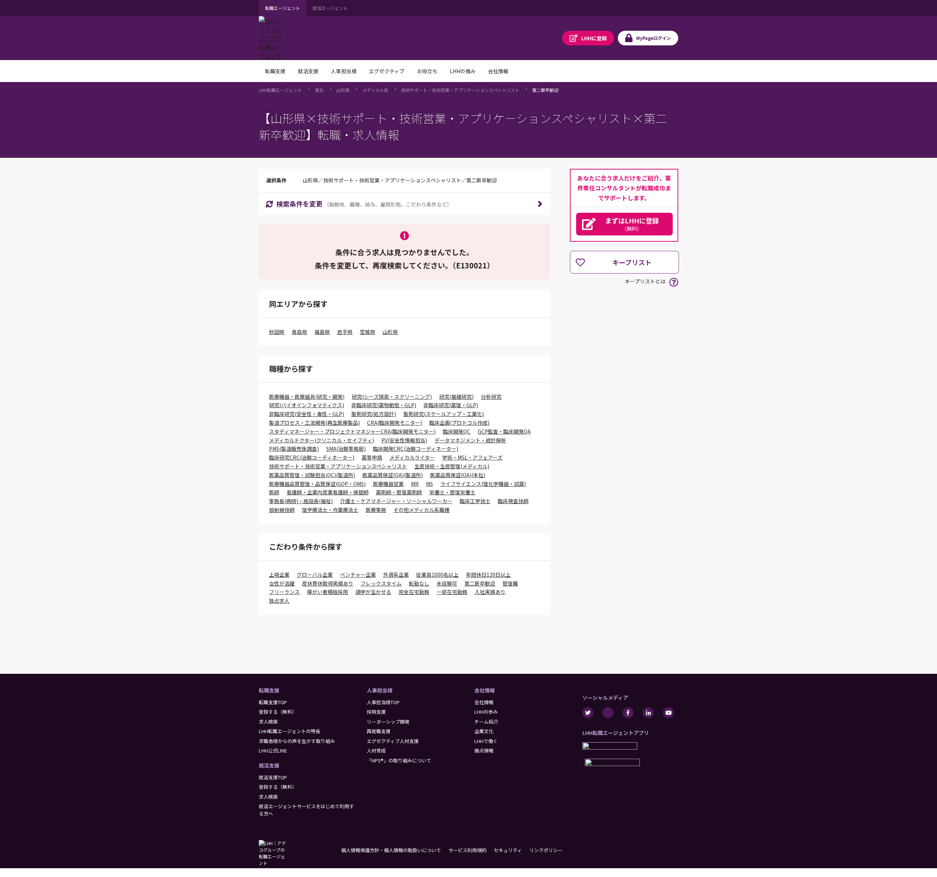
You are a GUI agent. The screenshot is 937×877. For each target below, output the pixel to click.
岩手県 (344, 331)
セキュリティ (508, 850)
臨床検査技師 (513, 501)
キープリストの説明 (673, 282)
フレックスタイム (381, 583)
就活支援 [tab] (308, 71)
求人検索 (268, 721)
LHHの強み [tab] (462, 71)
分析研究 (491, 396)
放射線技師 (282, 509)
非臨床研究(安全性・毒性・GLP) (306, 413)
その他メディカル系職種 (421, 509)
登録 (594, 38)
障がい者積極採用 (327, 591)
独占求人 (279, 600)
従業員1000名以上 (437, 574)
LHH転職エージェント (280, 90)
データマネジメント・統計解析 (470, 440)
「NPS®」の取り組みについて (399, 760)
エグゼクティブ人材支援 (393, 740)
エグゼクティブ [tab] (386, 71)
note (607, 712)
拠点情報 (483, 750)
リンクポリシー (546, 850)
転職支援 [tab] (275, 71)
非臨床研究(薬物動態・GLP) (383, 405)
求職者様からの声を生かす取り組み (297, 740)
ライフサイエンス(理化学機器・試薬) (483, 483)
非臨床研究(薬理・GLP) (450, 405)
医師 (274, 492)
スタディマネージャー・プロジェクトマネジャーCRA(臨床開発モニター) (352, 431)
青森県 (299, 331)
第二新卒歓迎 (545, 90)
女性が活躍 (282, 583)
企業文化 (483, 731)
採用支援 (376, 711)
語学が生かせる (373, 591)
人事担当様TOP (383, 702)
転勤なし (419, 583)
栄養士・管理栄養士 (452, 492)
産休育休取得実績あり (327, 583)
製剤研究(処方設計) (373, 413)
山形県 (343, 90)
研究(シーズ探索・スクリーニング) (392, 396)
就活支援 (269, 765)
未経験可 (447, 583)
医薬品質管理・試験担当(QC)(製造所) (312, 475)
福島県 (322, 331)
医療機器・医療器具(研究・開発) (306, 396)
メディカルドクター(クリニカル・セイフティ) (321, 440)
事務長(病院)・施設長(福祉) (301, 501)
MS (429, 483)
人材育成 (376, 750)
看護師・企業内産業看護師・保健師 (328, 492)
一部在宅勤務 (452, 591)
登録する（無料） (278, 711)
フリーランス (284, 591)
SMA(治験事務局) (346, 448)
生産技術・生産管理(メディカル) (451, 466)
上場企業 (279, 574)
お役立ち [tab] (427, 71)
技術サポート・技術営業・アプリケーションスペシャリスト (460, 90)
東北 (319, 90)
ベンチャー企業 (358, 574)
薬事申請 (372, 457)
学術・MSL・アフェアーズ (472, 457)
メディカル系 (375, 90)
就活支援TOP (273, 777)
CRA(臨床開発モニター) (394, 422)
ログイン (653, 38)
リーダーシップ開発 (388, 721)
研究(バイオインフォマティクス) (306, 405)
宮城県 (367, 331)
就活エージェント (330, 8)
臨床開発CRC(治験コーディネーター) (415, 448)
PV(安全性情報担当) (404, 440)
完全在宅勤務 (414, 591)
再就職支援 (379, 731)
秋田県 (276, 331)
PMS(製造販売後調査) (294, 448)
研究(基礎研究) (456, 396)
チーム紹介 (486, 721)
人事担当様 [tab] (343, 71)
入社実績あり (490, 591)
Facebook (628, 712)
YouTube (668, 712)
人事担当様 (379, 690)
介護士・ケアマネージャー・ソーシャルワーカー (396, 501)
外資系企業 (396, 574)
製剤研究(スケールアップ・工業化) (443, 413)
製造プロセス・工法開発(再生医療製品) (314, 422)
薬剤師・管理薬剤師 (399, 492)
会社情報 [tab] (498, 71)
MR (415, 483)
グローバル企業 (315, 574)
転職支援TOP (273, 702)
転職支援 (269, 690)
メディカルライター (412, 457)
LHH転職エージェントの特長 (289, 731)
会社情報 (484, 690)
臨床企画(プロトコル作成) (459, 422)
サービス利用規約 (467, 850)
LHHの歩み (486, 711)
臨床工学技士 (475, 501)
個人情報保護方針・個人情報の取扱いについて (391, 850)
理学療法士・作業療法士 (330, 509)
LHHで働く (486, 740)
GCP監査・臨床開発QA (504, 431)
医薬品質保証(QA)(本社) (457, 475)
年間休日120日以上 (488, 574)
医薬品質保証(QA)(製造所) (392, 475)
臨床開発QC (456, 431)
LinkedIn (648, 712)
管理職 (510, 583)
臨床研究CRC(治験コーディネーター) (311, 457)
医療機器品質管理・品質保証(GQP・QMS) (317, 483)
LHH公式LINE (273, 750)
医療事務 (376, 509)
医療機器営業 (388, 483)
